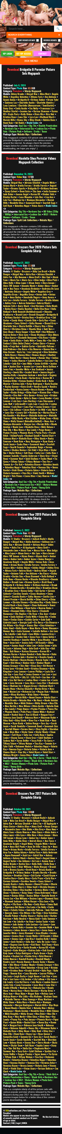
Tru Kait (19, 464)
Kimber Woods (44, 662)
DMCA (24, 1123)
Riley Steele (35, 120)
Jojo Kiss (30, 938)
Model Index (32, 122)
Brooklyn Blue (34, 587)
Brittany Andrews (49, 188)
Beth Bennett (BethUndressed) (28, 311)
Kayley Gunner (12, 386)
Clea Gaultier (26, 889)
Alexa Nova (51, 829)
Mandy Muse (9, 688)
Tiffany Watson (33, 461)
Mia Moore (22, 415)
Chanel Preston (10, 599)
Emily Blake (16, 340)
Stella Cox (28, 1048)
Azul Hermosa (38, 306)
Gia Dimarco (35, 349)
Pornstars (17, 91)
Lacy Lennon (20, 671)
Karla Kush (22, 378)
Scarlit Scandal (17, 447)
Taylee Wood (47, 458)
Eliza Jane (44, 901)
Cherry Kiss (40, 326)
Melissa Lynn (47, 993)
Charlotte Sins (10, 326)
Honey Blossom (49, 628)
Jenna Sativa (48, 636)
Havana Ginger (39, 355)
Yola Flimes (17, 476)
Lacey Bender (45, 398)
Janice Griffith (41, 363)
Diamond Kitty (18, 611)
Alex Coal (46, 277)
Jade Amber (18, 924)
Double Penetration (48, 125)
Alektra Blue (23, 826)
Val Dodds (20, 122)
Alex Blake (27, 829)
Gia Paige (20, 625)
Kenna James (23, 389)
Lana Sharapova (46, 401)
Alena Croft (34, 277)
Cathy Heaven (36, 323)
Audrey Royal (34, 858)
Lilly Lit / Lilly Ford (31, 677)
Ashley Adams (24, 567)
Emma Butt (52, 904)
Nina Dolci (40, 1013)
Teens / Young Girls (41, 487)
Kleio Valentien (28, 967)
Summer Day (9, 1051)
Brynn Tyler (53, 99)
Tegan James (40, 1054)
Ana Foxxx (15, 288)
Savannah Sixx (51, 726)
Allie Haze (32, 835)
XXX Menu (31, 61)
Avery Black (24, 306)
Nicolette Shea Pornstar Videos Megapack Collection (37, 160)
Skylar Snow (27, 732)
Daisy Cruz (8, 108)
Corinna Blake (42, 889)
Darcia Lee (8, 898)
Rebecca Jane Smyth (13, 717)
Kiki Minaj (16, 662)
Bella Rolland (48, 576)
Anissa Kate (42, 562)
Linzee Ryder (29, 409)
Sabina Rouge (32, 723)
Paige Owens (45, 429)
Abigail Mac (32, 94)
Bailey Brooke (10, 864)
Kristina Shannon (39, 668)
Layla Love (33, 404)
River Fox (33, 720)
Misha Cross (46, 418)
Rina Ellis (8, 1034)
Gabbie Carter (29, 346)
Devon (6, 611)
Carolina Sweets (21, 593)
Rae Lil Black (32, 714)
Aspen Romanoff (13, 855)
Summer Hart (17, 458)
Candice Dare (9, 878)
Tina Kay (38, 743)
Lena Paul (29, 406)
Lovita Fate (8, 985)
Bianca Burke (22, 579)
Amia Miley (8, 840)
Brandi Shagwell (37, 314)
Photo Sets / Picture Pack (17, 487)
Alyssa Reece (27, 556)
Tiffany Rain (11, 1057)
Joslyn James (44, 645)
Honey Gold (34, 918)
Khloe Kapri (32, 392)
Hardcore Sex (11, 128)
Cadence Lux (11, 102)
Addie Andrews (33, 541)
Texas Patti (36, 740)
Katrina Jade (19, 383)
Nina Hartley (11, 706)
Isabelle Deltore (35, 360)
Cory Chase (8, 331)
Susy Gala (22, 1051)
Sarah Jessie (9, 444)
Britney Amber (38, 99)
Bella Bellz (37, 864)
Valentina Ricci (29, 467)
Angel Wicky (27, 843)
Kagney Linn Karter (20, 944)
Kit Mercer (48, 665)
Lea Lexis (7, 976)
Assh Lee (27, 855)
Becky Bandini (25, 308)
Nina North (20, 1016)
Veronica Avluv (48, 1062)
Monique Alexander (36, 200)
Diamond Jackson (13, 901)
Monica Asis (35, 1002)
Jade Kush (22, 634)
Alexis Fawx (26, 550)
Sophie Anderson (29, 455)
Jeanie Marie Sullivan (46, 366)
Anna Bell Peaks (18, 846)
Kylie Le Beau (30, 398)
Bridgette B (24, 99)
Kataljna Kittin (10, 380)
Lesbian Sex (42, 128)
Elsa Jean (37, 191)
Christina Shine (19, 329)
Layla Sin (44, 404)
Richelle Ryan (26, 438)
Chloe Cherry (42, 599)
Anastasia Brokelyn (30, 288)
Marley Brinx (41, 688)
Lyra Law (34, 117)
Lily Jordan (26, 979)
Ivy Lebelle (10, 634)
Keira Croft (26, 386)
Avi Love (36, 861)
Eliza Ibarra (10, 337)
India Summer (50, 191)
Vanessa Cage (15, 749)
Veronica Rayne (10, 1065)
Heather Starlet (10, 111)
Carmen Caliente (11, 881)
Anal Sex (23, 125)
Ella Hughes (21, 613)
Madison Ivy (19, 200)
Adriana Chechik (32, 182)
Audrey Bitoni (41, 570)
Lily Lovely (8, 982)
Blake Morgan (41, 866)
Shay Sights (42, 729)
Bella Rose (8, 579)
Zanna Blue (30, 476)
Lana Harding (29, 401)
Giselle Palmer (12, 915)
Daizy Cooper (22, 331)
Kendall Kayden (26, 959)
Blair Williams (25, 866)
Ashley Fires (11, 303)
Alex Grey (39, 829)
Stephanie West (41, 1048)
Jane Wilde (27, 363)
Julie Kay (45, 648)
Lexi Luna (14, 979)
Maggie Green (31, 685)
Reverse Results (50, 40)
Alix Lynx (36, 553)
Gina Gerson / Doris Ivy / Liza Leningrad (22, 352)
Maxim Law (15, 691)
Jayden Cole (22, 636)
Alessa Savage (50, 826)
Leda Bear (17, 406)
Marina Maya (49, 412)
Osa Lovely (32, 429)
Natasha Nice (25, 700)
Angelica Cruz (45, 291)
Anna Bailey (16, 297)
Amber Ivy (34, 838)
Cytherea (15, 892)
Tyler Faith (8, 746)
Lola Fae (7, 200)
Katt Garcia (48, 950)
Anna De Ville (34, 846)
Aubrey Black (43, 303)
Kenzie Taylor (42, 660)
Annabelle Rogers (32, 297)
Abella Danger (34, 820)
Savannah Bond (33, 202)
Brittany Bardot (13, 317)
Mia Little (23, 996)
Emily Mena (40, 904)
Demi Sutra (25, 191)
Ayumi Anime (9, 99)
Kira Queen (29, 395)
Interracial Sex (27, 128)
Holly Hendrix (20, 918)
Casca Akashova (38, 593)
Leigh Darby (20, 976)
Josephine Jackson (27, 375)
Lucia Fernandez (24, 985)
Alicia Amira (51, 832)
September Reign (35, 447)
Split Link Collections (27, 220)
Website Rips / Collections (29, 134)
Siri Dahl (32, 450)
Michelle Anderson (38, 415)
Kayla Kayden (51, 383)
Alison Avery (35, 283)
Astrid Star (38, 855)
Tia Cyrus (48, 740)
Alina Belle (8, 283)
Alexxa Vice (39, 550)
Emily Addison (17, 616)
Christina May (37, 602)
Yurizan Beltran (45, 1068)
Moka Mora (22, 1002)
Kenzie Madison (11, 660)
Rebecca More (10, 438)
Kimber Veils (48, 194)
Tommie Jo (8, 464)
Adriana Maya (39, 544)
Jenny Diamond (26, 933)
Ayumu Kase (48, 861)
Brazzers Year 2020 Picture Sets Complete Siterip (37, 248)
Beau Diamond (32, 576)
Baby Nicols (51, 306)
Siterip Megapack (32, 91)
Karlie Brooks (30, 947)
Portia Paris (41, 432)
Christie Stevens (20, 602)
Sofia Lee (40, 453)
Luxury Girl (22, 412)
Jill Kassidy (40, 642)
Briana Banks (45, 869)
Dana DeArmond (40, 605)
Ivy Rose (30, 921)
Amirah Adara (36, 840)
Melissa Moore (10, 996)
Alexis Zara (27, 280)
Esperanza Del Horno (15, 907)
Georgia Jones (12, 913)
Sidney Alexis (16, 1042)
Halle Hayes (11, 355)
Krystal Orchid (32, 970)
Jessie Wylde (32, 936)
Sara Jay (45, 723)
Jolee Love (32, 645)
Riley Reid (8, 720)
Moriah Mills (9, 120)
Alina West (45, 94)
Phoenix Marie (27, 432)
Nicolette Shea (17, 202)
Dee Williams (48, 331)
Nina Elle (7, 429)
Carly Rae (44, 320)
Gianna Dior (49, 349)
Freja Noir (15, 346)
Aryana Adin (9, 567)
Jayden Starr (16, 366)
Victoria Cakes (32, 470)
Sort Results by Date (26, 40)
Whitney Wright (10, 755)
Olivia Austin (38, 706)
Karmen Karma (10, 654)
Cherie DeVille (26, 326)
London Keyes (50, 982)
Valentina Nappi (22, 205)
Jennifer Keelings (11, 639)
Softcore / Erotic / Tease (35, 131)
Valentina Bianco (33, 464)
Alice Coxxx (37, 832)
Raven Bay (43, 1022)
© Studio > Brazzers (21, 271)
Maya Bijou (20, 993)
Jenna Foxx (8, 369)
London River (32, 680)
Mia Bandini (9, 415)
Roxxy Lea (31, 1034)
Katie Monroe (43, 654)
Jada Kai (16, 363)
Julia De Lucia (44, 941)
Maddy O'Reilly (10, 987)
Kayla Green (40, 953)
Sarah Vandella (18, 726)
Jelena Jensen (21, 930)
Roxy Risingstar (33, 441)
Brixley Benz (28, 317)
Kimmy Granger (11, 665)
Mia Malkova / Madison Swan (43, 996)
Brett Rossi (47, 582)
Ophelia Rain (52, 706)
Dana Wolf (36, 331)
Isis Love (49, 360)
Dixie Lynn (24, 334)
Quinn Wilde (39, 711)
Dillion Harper (31, 901)
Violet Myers (35, 752)
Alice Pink (52, 280)
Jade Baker (8, 194)
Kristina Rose (9, 117)
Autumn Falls (9, 306)
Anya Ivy (46, 846)
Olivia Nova (45, 1016)
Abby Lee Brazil (40, 271)
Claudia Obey (35, 329)
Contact (6, 1123)
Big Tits (33, 125)
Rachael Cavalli (32, 435)
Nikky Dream (41, 703)
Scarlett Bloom (12, 729)
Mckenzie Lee (29, 691)
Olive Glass (32, 1016)
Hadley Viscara (28, 915)
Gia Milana (8, 625)
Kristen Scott (22, 668)
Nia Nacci (38, 700)
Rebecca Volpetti (18, 1028)
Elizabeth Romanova (28, 337)
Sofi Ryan (8, 205)
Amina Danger (45, 559)
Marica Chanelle (25, 688)
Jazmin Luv (29, 366)
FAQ (13, 1123)
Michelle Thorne (13, 999)
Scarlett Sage (49, 202)
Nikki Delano (47, 427)
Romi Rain (8, 122)
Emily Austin (21, 108)
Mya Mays (53, 1005)
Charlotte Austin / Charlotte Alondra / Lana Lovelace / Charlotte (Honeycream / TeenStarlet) (29, 104)
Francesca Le (46, 108)
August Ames (49, 858)
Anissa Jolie (42, 294)
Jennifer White (23, 369)
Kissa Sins (36, 665)
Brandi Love (22, 314)
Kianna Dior (46, 392)
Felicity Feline (18, 910)
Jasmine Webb (46, 927)
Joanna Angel (22, 194)
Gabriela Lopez (10, 622)
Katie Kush (41, 380)
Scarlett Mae (40, 1039)
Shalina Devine (19, 450)
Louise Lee (45, 680)
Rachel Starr (48, 435)
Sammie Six (26, 1036)
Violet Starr (48, 752)
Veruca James (26, 1065)
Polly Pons (26, 711)
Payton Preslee (10, 432)
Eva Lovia (31, 907)
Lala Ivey (16, 401)
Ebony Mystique (38, 334)
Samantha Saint (11, 1036)
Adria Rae (31, 274)
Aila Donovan (20, 277)
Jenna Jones (48, 930)
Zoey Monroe (43, 476)
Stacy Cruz (45, 455)
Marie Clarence (31, 990)
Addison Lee (48, 541)
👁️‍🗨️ (40, 122)
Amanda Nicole (28, 285)
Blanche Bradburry (40, 579)
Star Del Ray (14, 1048)
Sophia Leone (42, 1045)
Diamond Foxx (51, 898)
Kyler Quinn (16, 398)
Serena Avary (27, 729)
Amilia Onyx (22, 840)
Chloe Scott (32, 887)
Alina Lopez (21, 283)
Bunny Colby (27, 590)
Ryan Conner (44, 1034)
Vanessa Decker (18, 1062)
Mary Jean (8, 993)
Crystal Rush (9, 605)
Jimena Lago (18, 938)
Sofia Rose (51, 453)
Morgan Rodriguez (24, 1005)
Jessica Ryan (18, 936)
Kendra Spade (41, 386)
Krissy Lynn (43, 395)
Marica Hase (16, 990)
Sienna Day (30, 1042)
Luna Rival (39, 985)
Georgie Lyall (26, 622)
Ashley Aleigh (39, 567)
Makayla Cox (39, 987)
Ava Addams (51, 96)
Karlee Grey (35, 378)
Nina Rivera (19, 429)
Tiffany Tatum (17, 461)
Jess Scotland (38, 369)
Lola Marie (52, 409)
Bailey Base (11, 308)
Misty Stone (33, 694)
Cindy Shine (51, 602)
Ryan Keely (48, 441)
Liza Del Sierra (17, 680)
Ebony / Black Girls (33, 760)
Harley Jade (43, 915)
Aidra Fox (8, 277)
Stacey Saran (17, 737)
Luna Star (23, 117)
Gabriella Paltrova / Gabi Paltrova (42, 910)
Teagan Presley (25, 1054)
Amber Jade (16, 559)
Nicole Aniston (51, 700)
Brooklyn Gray (43, 317)
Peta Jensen (30, 1019)
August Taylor (10, 861)
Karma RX (36, 194)
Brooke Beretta (17, 587)
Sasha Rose (22, 444)
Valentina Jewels (50, 464)
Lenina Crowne (43, 406)
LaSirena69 (20, 404)
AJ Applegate (29, 547)
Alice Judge (40, 280)
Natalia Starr (50, 697)
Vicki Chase (18, 470)
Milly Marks (18, 418)
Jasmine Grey (47, 634)
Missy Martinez (18, 694)
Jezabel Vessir (32, 372)
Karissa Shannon (41, 111)
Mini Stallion (31, 418)
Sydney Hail (9, 740)
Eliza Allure (53, 334)
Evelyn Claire (39, 343)
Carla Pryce (38, 878)
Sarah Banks (50, 1036)
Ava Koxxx (44, 573)
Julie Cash (43, 375)
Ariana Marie (9, 185)
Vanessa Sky (44, 467)
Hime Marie (16, 357)
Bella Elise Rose (42, 308)
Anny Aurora (48, 297)
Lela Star (39, 197)
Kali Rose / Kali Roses (41, 944)
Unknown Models (23, 746)
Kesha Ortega (17, 392)
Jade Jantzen (32, 924)
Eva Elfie (52, 340)
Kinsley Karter (10, 197)
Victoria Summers (12, 473)
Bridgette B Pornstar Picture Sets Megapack (37, 71)
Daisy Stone (28, 892)
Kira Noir (50, 114)
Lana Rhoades (26, 197)
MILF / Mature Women (46, 484)
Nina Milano (25, 706)
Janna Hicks (18, 927)
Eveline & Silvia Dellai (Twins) (17, 343)
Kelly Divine (27, 114)
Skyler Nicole (41, 732)
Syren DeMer (23, 740)
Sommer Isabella (11, 455)
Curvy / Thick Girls (48, 758)
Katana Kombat (26, 380)
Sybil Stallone (32, 458)
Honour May (44, 357)
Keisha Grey (31, 956)
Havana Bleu (24, 355)
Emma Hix (42, 340)
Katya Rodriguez (35, 383)
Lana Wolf (8, 404)
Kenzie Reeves (38, 389)
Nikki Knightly (12, 1013)
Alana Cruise (9, 826)
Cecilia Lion (49, 596)
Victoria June (47, 470)
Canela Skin (31, 320)
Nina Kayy (8, 1016)
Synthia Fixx (51, 1051)
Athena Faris (37, 96)
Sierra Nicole (44, 1042)
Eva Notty (34, 108)
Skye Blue (44, 450)
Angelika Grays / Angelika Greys (19, 294)
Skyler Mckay (15, 453)
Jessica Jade (28, 642)
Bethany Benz (10, 866)
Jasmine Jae (26, 111)
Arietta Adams (52, 300)
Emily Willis (29, 340)
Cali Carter (40, 590)
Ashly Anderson (50, 852)
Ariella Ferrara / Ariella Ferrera (33, 185)
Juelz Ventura (17, 941)
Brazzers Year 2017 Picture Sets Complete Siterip (37, 795)
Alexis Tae (15, 280)
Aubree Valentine (27, 303)
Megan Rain (43, 691)
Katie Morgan (20, 950)
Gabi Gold (46, 619)
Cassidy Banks (19, 596)
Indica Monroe (19, 360)
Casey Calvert (11, 191)
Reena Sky (22, 120)
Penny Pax (53, 709)
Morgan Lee (30, 424)
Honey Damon (30, 357)
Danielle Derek (48, 895)
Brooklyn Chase (50, 587)
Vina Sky (26, 473)
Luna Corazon (16, 683)
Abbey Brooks (18, 94)
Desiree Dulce (10, 334)
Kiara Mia (39, 114)
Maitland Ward (47, 117)
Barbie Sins (18, 576)
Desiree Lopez (36, 898)
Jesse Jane (15, 642)
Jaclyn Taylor (42, 921)
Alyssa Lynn (21, 838)
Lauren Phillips (35, 671)
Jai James (44, 924)
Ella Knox (43, 337)
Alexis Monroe (23, 832)
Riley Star (48, 1031)
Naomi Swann (35, 697)
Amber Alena (44, 285)
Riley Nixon (24, 1031)
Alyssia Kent (42, 556)
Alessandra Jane (11, 550)
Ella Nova (28, 904)
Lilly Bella (15, 677)
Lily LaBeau (16, 409)
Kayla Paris (13, 114)
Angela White (48, 182)
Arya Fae (7, 852)
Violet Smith (39, 473)
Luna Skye (30, 683)
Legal (18, 1123)
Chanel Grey (50, 323)
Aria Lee (7, 300)
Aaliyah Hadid (39, 539)
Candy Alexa (17, 320)
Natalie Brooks (10, 700)
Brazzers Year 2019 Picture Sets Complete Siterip (37, 516)
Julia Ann (30, 941)
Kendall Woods (43, 959)
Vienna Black (9, 752)
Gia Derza (23, 349)
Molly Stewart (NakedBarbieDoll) (26, 421)
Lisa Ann (49, 197)
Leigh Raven (34, 976)
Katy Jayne (8, 953)
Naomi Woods (11, 1008)
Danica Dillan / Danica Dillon (26, 895)
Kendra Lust (9, 961)
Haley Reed (8, 628)
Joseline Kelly (10, 375)
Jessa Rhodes (44, 639)
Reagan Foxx (47, 714)
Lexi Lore (46, 674)
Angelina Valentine (20, 96)
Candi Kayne (49, 875)
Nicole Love (18, 427)
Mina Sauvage (29, 999)
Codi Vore (48, 329)
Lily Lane (51, 979)
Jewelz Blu (18, 372)
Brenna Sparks (18, 188)
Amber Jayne (30, 559)
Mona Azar (49, 421)
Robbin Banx (49, 120)
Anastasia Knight (11, 562)
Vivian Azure (38, 205)
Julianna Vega (20, 648)
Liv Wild (42, 409)
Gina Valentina (50, 352)
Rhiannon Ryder (49, 717)
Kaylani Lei (32, 657)
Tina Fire (46, 461)
